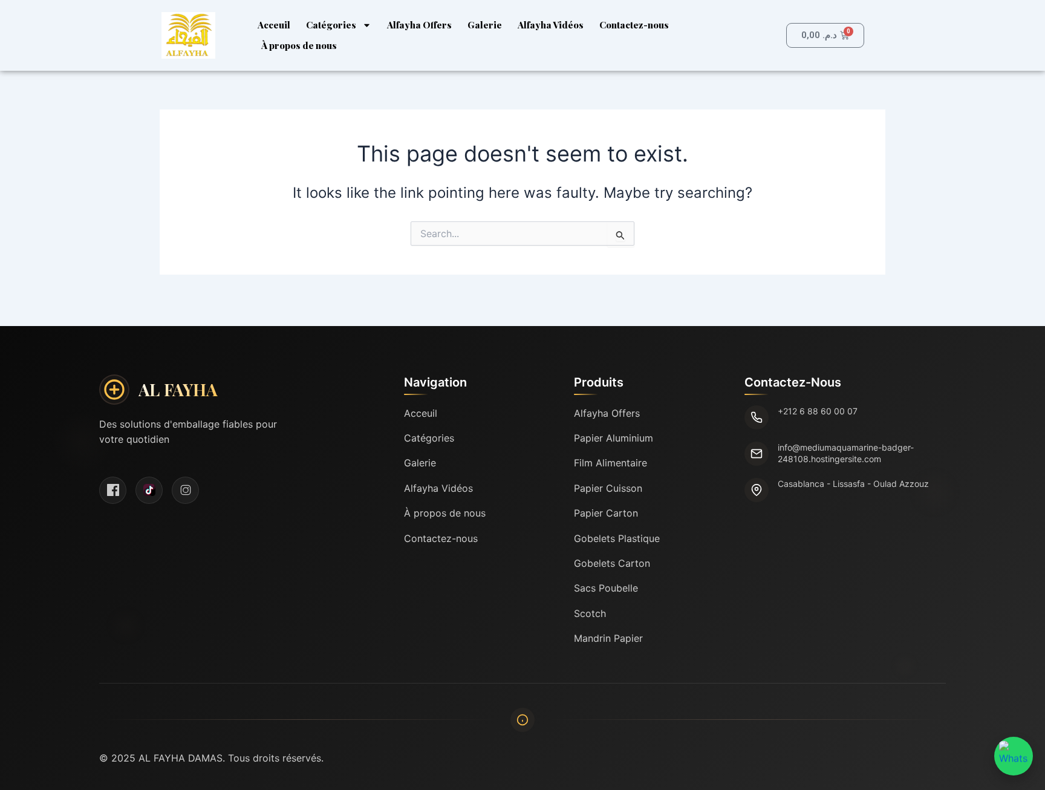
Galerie (484, 25)
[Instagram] (185, 490)
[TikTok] (149, 490)
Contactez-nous (634, 25)
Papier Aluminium (613, 438)
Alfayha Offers (419, 25)
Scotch (590, 613)
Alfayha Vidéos (551, 25)
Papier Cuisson (608, 488)
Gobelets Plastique (617, 538)
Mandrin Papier (608, 638)
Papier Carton (606, 513)
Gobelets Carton (612, 563)
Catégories (331, 25)
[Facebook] (112, 490)
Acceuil (274, 25)
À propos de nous (299, 45)
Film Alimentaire (610, 463)
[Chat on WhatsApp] (1013, 756)
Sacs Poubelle (606, 588)
